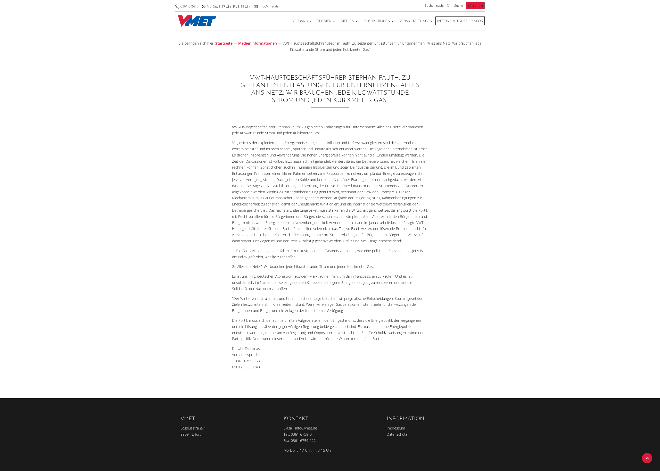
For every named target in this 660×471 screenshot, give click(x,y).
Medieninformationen (257, 43)
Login (478, 5)
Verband (300, 20)
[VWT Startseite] (195, 20)
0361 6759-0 (189, 6)
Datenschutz (397, 434)
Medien (347, 20)
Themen (324, 20)
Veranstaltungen (416, 20)
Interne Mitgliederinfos (460, 20)
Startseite (224, 43)
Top (647, 458)
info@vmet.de (269, 6)
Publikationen (377, 20)
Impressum (396, 428)
